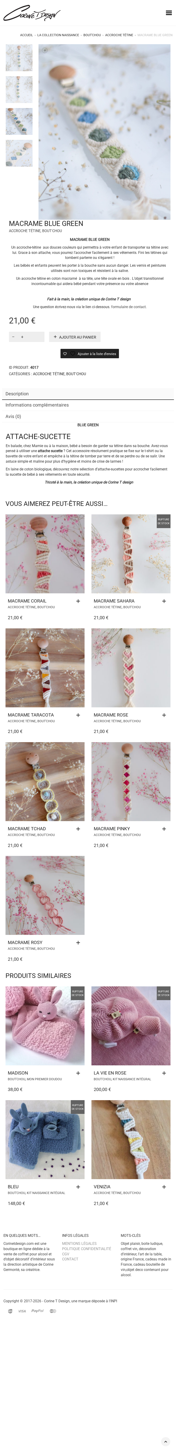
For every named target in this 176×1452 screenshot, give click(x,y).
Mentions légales (79, 1243)
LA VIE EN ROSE (110, 1073)
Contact (70, 1259)
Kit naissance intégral (132, 1079)
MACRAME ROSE (111, 715)
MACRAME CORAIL (27, 601)
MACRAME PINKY (112, 828)
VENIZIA (102, 1186)
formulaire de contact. (129, 307)
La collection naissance (58, 35)
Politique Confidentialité (86, 1249)
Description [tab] (17, 393)
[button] (79, 601)
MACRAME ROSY (25, 942)
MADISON (18, 1073)
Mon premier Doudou (44, 1079)
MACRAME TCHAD (27, 828)
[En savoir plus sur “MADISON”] (79, 1073)
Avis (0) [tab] (13, 416)
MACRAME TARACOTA (31, 715)
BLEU (13, 1186)
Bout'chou (92, 35)
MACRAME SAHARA (114, 601)
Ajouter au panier (77, 337)
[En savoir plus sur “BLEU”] (79, 1187)
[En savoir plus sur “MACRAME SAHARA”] (165, 601)
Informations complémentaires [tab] (37, 405)
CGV (65, 1254)
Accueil (26, 35)
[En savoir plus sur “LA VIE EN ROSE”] (165, 1073)
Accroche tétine (119, 35)
